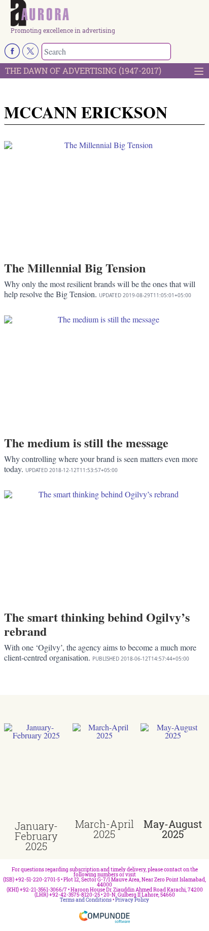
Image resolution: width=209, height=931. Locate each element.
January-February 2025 (36, 836)
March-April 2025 (104, 829)
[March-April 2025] (105, 771)
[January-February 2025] (36, 772)
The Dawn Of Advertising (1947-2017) (83, 70)
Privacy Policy (132, 900)
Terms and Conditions (86, 900)
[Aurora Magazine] (108, 13)
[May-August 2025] (173, 771)
